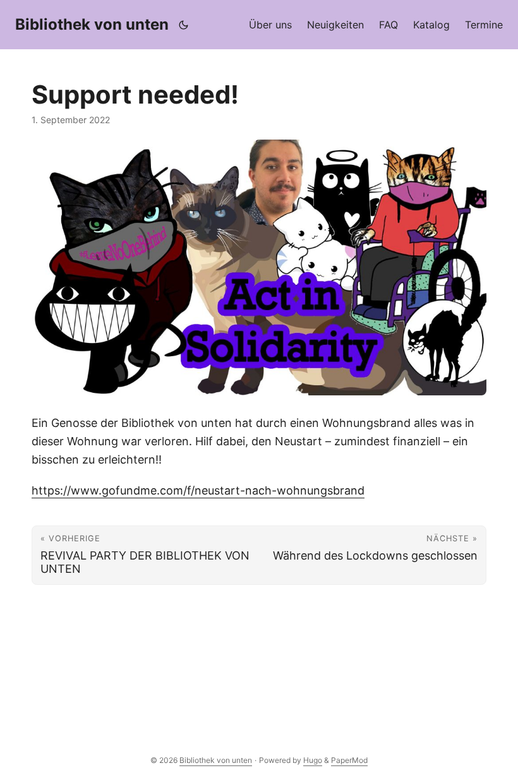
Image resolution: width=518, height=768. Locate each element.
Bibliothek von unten (92, 24)
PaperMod (349, 760)
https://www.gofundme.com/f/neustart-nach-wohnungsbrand (198, 490)
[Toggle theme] (183, 25)
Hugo (312, 760)
